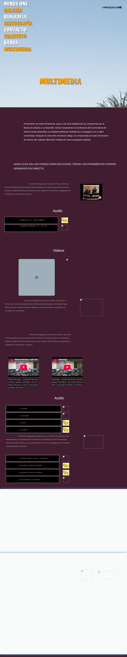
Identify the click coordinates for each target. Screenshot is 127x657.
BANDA (11, 43)
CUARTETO (15, 36)
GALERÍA (13, 10)
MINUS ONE (16, 4)
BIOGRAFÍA (15, 17)
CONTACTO (15, 30)
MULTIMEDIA (17, 49)
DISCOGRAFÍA (18, 23)
